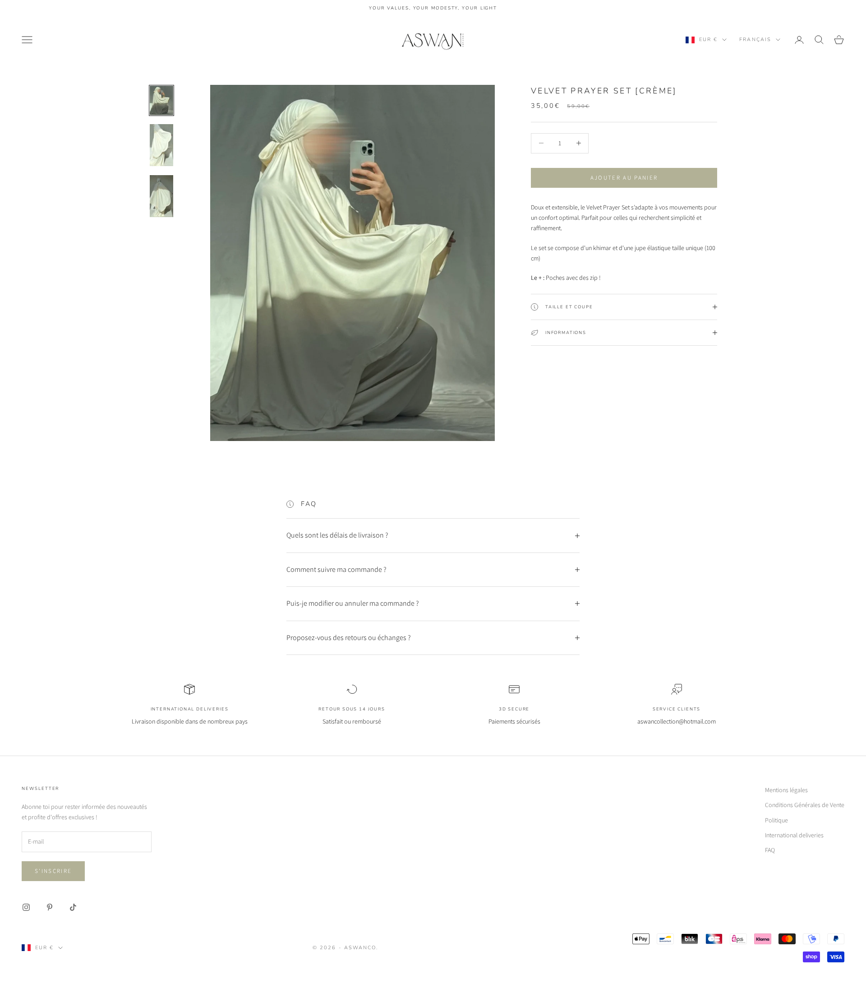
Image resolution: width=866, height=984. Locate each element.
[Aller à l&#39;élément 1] (161, 100)
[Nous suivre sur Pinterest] (49, 907)
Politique (776, 820)
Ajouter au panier (624, 177)
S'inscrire (53, 871)
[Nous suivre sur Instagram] (26, 907)
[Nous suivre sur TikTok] (73, 907)
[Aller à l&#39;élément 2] (161, 145)
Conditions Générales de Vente (804, 805)
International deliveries (794, 835)
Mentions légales (786, 790)
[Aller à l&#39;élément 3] (161, 196)
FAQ (770, 850)
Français (755, 39)
